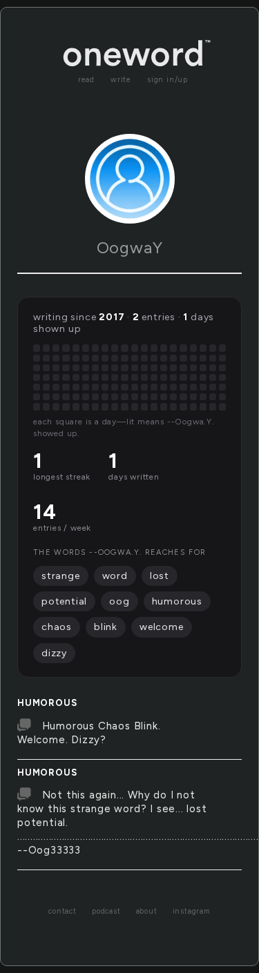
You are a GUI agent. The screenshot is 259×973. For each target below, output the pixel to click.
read (86, 79)
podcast (106, 911)
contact (62, 911)
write (121, 79)
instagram (192, 911)
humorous (47, 703)
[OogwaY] (130, 179)
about (146, 911)
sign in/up (167, 79)
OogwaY (130, 247)
